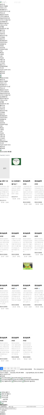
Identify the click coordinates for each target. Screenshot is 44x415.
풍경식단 (2, 71)
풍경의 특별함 (4, 6)
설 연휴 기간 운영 (4, 182)
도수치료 (2, 32)
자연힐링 (2, 37)
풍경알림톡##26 (26, 287)
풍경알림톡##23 (15, 339)
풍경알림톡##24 (3, 339)
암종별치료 (3, 44)
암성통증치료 (3, 21)
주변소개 (2, 13)
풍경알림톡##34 (26, 182)
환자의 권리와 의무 (5, 374)
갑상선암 (2, 47)
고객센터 (2, 63)
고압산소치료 (3, 25)
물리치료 (2, 30)
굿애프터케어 (3, 42)
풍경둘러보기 (3, 9)
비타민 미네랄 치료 (5, 20)
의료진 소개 (3, 8)
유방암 (2, 46)
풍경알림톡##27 (15, 287)
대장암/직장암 (4, 49)
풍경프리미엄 (3, 35)
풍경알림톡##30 (26, 234)
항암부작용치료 (4, 23)
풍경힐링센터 (3, 40)
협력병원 (2, 73)
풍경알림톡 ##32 (3, 234)
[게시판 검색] (42, 155)
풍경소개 (2, 4)
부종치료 (2, 33)
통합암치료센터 (4, 14)
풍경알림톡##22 (26, 339)
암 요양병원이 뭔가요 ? (16, 182)
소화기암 (2, 61)
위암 (1, 51)
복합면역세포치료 (5, 18)
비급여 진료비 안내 (5, 69)
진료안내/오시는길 (5, 11)
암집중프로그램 (4, 28)
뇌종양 (2, 54)
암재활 (2, 27)
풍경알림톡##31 (15, 234)
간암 (1, 56)
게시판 (2, 68)
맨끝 (18, 368)
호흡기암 (2, 59)
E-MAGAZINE (4, 66)
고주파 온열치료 (4, 16)
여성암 (2, 58)
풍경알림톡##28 (3, 287)
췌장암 (2, 52)
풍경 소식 (2, 65)
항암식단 (2, 39)
